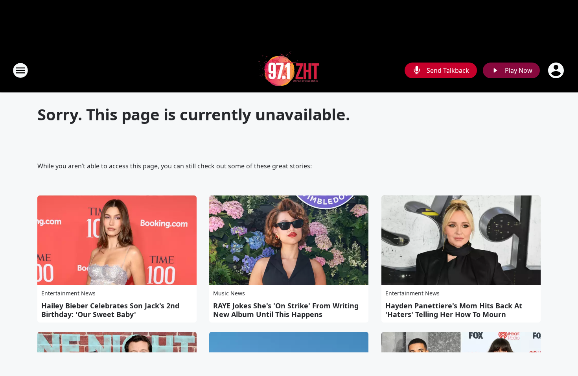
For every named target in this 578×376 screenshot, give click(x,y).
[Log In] (556, 70)
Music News (229, 293)
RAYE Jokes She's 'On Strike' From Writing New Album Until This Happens (286, 310)
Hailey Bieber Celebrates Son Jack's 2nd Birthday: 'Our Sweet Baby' (110, 310)
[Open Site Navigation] (20, 70)
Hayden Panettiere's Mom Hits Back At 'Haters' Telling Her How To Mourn (453, 310)
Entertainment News (68, 293)
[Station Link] (289, 70)
